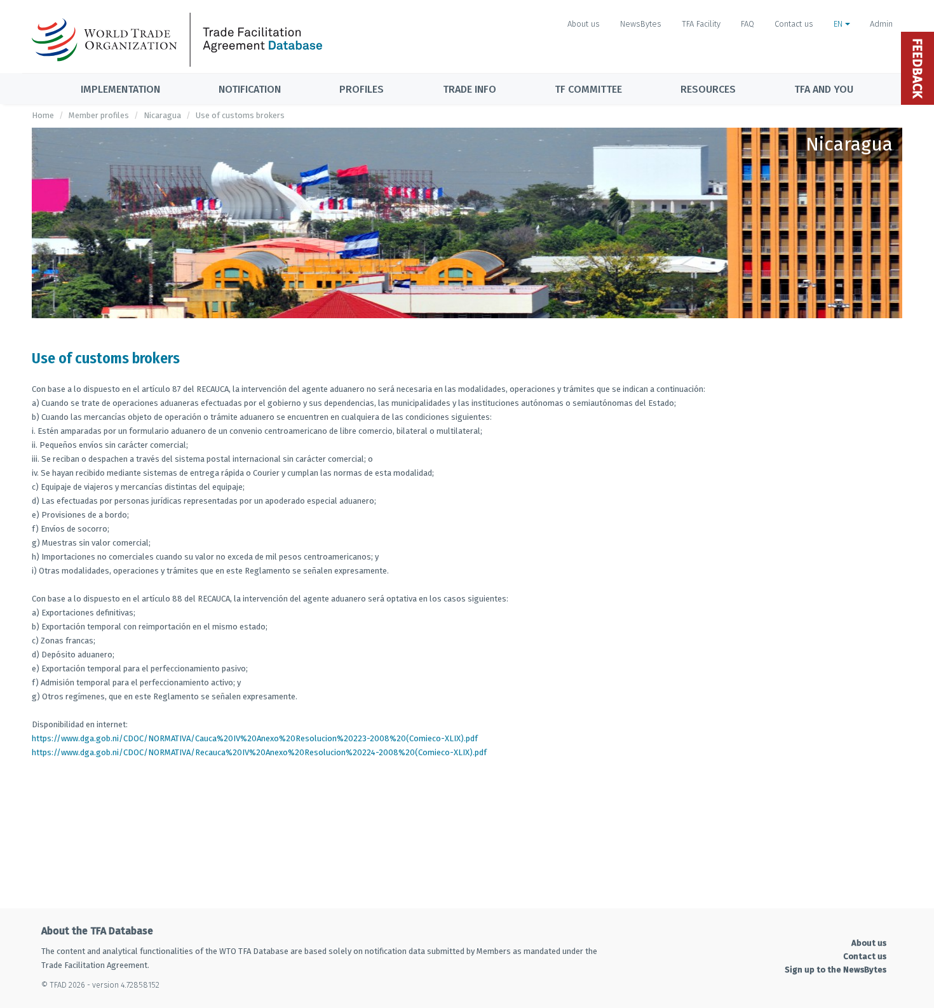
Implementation (120, 89)
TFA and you (823, 89)
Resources (708, 89)
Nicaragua (162, 115)
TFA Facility (701, 24)
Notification (250, 89)
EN (839, 24)
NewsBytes (640, 24)
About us (583, 24)
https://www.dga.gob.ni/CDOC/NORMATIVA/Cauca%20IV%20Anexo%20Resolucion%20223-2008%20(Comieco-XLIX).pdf (255, 738)
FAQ (747, 24)
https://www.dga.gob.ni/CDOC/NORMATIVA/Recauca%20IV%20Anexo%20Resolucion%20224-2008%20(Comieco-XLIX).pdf (259, 752)
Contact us (794, 24)
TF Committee (588, 89)
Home (43, 115)
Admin (881, 24)
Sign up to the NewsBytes (835, 969)
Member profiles (99, 115)
